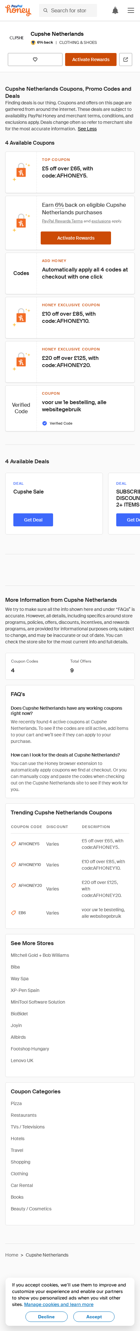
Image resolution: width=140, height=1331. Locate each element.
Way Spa (20, 979)
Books (17, 1197)
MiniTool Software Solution (38, 1002)
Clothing (19, 1174)
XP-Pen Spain (25, 990)
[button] (131, 10)
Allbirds (18, 1037)
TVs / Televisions (28, 1127)
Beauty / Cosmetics (31, 1209)
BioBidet (19, 1014)
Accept (94, 1316)
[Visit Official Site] (125, 59)
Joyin (16, 1025)
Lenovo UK (22, 1060)
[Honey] (18, 10)
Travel (17, 1150)
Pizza (16, 1103)
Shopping (20, 1162)
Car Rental (22, 1185)
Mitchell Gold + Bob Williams (40, 955)
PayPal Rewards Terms (62, 221)
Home (11, 1255)
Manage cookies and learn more (58, 1304)
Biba (15, 967)
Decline (46, 1316)
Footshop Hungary (30, 1049)
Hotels (17, 1138)
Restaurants (23, 1115)
